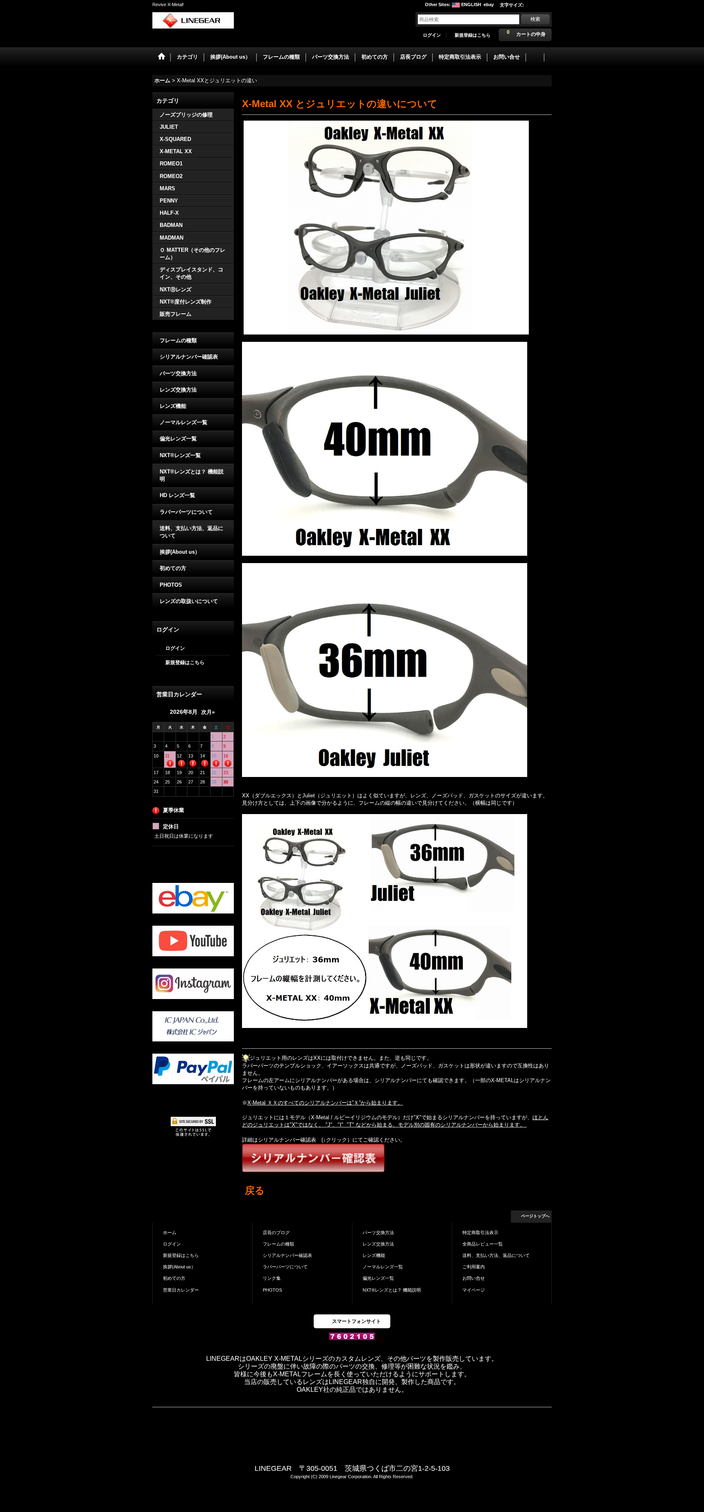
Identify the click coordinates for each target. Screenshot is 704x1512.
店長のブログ (276, 1232)
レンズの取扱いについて (189, 601)
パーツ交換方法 (178, 373)
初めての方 (173, 568)
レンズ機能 (173, 406)
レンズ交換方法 (178, 390)
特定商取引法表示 (480, 1232)
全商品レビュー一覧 (482, 1243)
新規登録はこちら (473, 35)
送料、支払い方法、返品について (191, 532)
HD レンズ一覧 (177, 495)
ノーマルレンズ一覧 (183, 422)
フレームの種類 (178, 340)
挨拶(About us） (180, 552)
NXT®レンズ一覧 (180, 455)
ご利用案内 (473, 1266)
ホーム (169, 1232)
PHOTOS (171, 585)
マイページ (473, 1290)
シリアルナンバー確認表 (189, 357)
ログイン (432, 35)
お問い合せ (473, 1278)
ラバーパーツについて (186, 512)
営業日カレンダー (181, 1290)
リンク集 (272, 1278)
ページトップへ (535, 1216)
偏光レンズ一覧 (178, 439)
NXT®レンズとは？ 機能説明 (192, 475)
